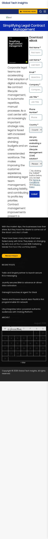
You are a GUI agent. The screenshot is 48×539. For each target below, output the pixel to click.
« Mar (23, 362)
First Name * (35, 47)
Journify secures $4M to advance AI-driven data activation (22, 284)
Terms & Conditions (34, 181)
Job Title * (33, 97)
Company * (34, 84)
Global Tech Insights (15, 3)
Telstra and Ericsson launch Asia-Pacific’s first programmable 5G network (23, 301)
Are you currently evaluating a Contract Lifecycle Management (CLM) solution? (35, 148)
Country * (33, 124)
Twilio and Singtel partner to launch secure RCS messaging (22, 274)
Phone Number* (33, 111)
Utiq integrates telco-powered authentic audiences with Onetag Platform (21, 310)
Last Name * (35, 60)
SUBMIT (34, 194)
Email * (32, 72)
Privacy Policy (34, 185)
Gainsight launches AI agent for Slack (19, 292)
